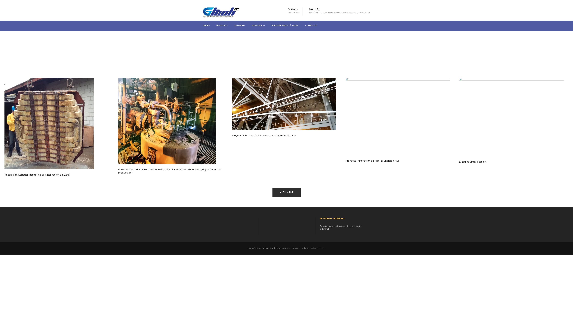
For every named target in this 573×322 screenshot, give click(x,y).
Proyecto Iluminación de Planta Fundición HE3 (372, 161)
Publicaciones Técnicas (285, 25)
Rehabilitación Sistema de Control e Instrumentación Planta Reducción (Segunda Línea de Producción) (170, 171)
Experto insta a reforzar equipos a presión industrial (340, 228)
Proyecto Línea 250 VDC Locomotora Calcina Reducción (264, 136)
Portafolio (258, 25)
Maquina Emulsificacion (472, 162)
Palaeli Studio (318, 248)
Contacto (311, 25)
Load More (286, 192)
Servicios (239, 25)
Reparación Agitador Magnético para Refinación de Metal (37, 175)
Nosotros (222, 25)
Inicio (206, 25)
